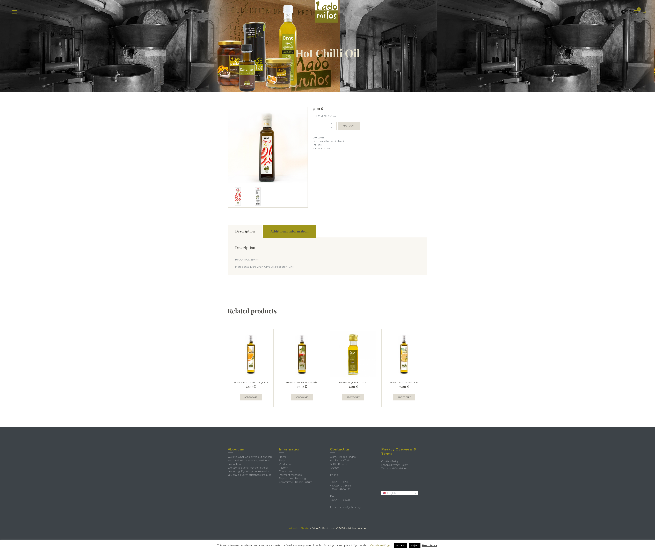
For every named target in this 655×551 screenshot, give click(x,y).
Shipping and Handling (292, 478)
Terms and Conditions (394, 468)
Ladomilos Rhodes (298, 528)
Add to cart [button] (250, 397)
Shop (282, 460)
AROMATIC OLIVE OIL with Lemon (404, 382)
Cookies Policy (389, 461)
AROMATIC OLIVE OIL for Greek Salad (302, 382)
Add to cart (349, 126)
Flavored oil (330, 141)
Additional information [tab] (290, 231)
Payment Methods (290, 474)
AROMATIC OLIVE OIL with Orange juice (251, 382)
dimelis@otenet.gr (350, 507)
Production (285, 464)
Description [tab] (245, 231)
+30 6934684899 (340, 489)
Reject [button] (414, 545)
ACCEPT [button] (400, 545)
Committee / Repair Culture (295, 482)
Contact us (285, 471)
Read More (429, 545)
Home (283, 456)
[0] (640, 9)
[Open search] (644, 11)
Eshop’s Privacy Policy (394, 465)
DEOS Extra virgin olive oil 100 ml (353, 382)
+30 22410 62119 (339, 482)
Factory (283, 467)
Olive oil (340, 141)
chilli (319, 145)
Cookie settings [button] (380, 545)
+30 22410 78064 (340, 485)
